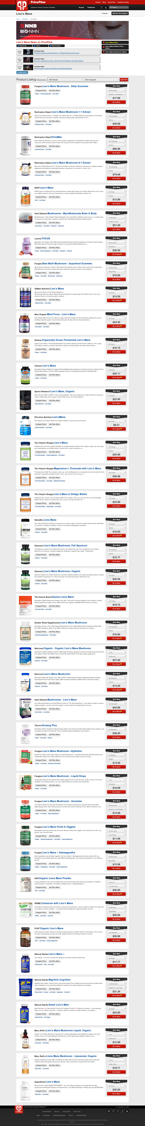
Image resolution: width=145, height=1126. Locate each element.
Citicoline (69, 251)
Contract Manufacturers (59, 1115)
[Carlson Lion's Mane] (25, 372)
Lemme (37, 251)
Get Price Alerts (54, 90)
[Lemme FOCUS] (25, 244)
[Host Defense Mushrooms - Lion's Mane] (25, 708)
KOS (36, 890)
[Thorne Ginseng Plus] (25, 731)
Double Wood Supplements (41, 635)
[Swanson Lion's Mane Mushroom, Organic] (25, 579)
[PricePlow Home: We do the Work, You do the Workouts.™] (22, 6)
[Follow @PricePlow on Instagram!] (101, 7)
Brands (81, 7)
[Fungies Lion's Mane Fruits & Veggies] (25, 834)
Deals (38, 1115)
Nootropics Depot (39, 124)
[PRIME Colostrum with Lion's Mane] (25, 909)
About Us (56, 1111)
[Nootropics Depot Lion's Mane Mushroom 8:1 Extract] (25, 170)
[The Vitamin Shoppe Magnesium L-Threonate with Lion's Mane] (25, 477)
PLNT (36, 940)
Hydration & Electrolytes (54, 763)
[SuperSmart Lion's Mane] (25, 1089)
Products (105, 13)
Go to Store (25, 103)
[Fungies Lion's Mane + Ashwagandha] (25, 860)
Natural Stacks (39, 964)
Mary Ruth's (38, 1043)
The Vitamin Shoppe (40, 455)
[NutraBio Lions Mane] (25, 526)
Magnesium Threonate (59, 481)
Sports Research (39, 403)
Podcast (97, 2)
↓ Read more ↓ (22, 73)
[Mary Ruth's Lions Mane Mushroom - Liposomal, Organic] (25, 1064)
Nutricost (37, 660)
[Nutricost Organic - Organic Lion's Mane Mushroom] (25, 656)
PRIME (36, 915)
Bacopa (46, 992)
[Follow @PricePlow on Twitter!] (109, 1111)
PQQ (45, 964)
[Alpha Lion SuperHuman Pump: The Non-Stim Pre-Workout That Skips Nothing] (28, 60)
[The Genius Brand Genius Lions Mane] (25, 604)
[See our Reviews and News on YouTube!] (127, 1111)
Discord (71, 1115)
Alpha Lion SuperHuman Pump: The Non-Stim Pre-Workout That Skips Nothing (58, 61)
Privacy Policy (66, 1111)
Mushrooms (61, 226)
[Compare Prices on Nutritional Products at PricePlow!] (19, 1109)
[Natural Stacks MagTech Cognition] (25, 986)
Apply (123, 80)
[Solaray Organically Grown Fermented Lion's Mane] (25, 348)
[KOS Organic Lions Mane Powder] (25, 884)
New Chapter (38, 326)
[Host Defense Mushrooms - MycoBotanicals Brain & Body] (25, 221)
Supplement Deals (123, 2)
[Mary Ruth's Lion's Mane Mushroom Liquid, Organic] (25, 1038)
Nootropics (54, 226)
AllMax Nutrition (39, 303)
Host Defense (38, 226)
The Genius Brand (39, 609)
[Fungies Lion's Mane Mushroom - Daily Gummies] (25, 94)
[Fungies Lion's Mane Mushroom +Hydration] (25, 758)
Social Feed (111, 2)
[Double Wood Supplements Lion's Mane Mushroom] (25, 631)
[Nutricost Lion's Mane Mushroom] (25, 681)
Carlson (37, 378)
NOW (36, 200)
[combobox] (66, 79)
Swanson (37, 558)
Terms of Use (76, 1111)
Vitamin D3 (67, 992)
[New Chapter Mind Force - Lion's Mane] (25, 321)
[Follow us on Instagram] (118, 1111)
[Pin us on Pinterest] (113, 1111)
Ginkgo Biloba (50, 506)
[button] (72, 72)
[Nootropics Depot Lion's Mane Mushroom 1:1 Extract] (25, 120)
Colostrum (50, 915)
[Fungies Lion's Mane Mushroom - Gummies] (25, 809)
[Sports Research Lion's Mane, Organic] (25, 398)
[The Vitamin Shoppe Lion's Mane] (25, 450)
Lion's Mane (56, 93)
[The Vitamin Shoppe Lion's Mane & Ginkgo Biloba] (25, 502)
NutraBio (37, 532)
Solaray (37, 352)
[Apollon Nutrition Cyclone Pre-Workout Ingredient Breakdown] (28, 67)
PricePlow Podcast (81, 1115)
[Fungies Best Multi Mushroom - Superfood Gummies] (25, 270)
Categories (91, 7)
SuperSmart (38, 1094)
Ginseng (50, 737)
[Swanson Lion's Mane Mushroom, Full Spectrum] (25, 553)
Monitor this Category (120, 13)
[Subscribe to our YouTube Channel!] (106, 7)
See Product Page (25, 99)
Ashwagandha (44, 867)
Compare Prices (41, 90)
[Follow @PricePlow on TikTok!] (122, 1111)
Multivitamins (51, 276)
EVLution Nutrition (39, 427)
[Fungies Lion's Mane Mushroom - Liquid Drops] (25, 783)
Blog (104, 2)
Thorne (36, 737)
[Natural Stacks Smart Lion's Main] (25, 1012)
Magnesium (60, 992)
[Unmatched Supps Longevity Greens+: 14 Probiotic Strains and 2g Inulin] (28, 52)
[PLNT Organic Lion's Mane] (25, 935)
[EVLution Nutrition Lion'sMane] (25, 424)
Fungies (37, 93)
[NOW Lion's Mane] (25, 194)
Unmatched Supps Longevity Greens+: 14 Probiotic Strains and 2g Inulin (56, 53)
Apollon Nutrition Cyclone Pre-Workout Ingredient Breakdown (53, 68)
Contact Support (46, 1111)
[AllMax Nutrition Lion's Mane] (25, 296)
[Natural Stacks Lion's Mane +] (25, 961)
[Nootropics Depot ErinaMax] (25, 144)
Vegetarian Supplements (47, 839)
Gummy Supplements (46, 93)
